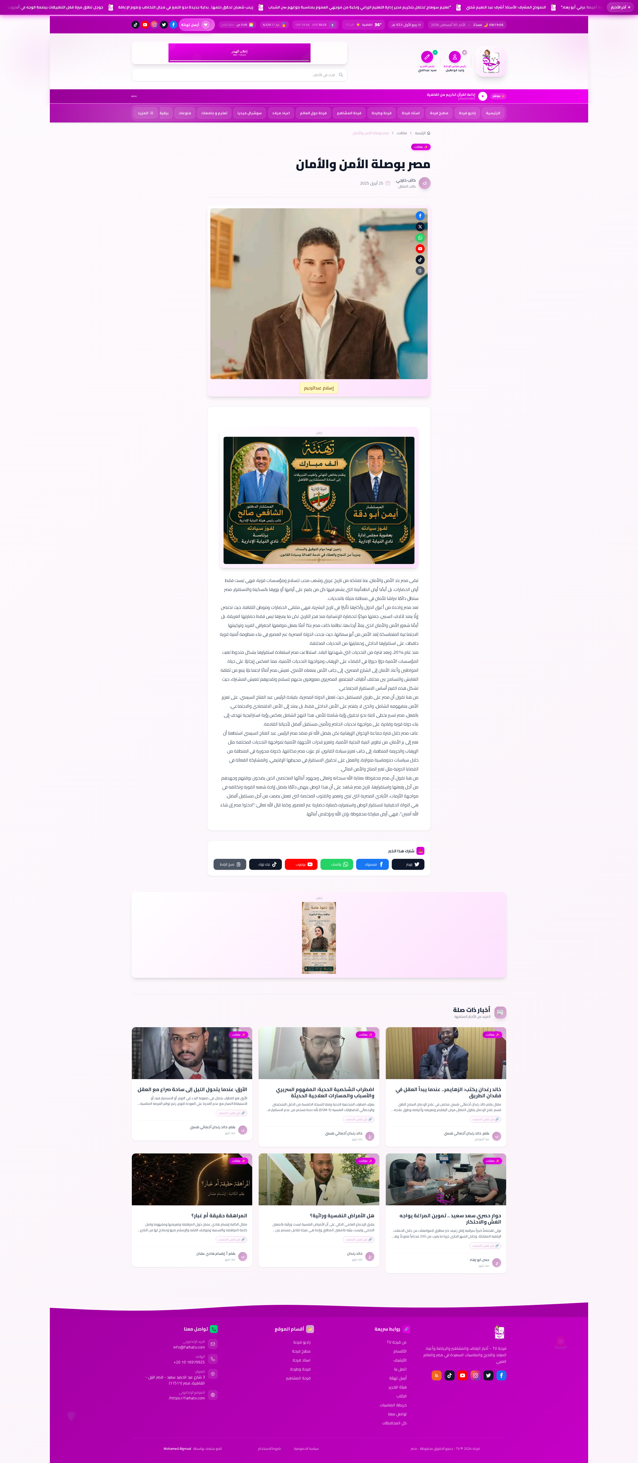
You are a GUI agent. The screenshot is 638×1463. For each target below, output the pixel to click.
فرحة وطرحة (300, 1369)
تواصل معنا (397, 1414)
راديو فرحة (302, 1342)
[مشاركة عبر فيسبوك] (420, 215)
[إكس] (488, 1375)
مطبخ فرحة (301, 1351)
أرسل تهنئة (398, 1378)
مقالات (402, 132)
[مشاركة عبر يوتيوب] (420, 248)
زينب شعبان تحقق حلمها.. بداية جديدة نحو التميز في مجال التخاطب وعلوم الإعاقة (184, 7)
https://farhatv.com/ (187, 1398)
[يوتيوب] (145, 25)
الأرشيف (400, 1360)
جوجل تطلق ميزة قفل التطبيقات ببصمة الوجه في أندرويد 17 (51, 7)
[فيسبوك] (173, 25)
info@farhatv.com (189, 1347)
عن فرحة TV (397, 1342)
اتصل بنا (400, 1369)
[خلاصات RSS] (437, 1375)
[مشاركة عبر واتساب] (420, 237)
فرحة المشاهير (298, 1378)
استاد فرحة (302, 1360)
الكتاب (402, 1396)
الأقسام (400, 1351)
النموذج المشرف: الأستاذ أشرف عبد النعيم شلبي (504, 7)
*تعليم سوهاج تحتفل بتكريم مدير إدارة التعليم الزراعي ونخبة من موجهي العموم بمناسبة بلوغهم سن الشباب (358, 7)
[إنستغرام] (155, 25)
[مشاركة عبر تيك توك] (420, 259)
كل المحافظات (394, 1423)
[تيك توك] (136, 25)
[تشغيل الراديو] (482, 96)
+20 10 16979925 (189, 1362)
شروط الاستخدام (269, 1448)
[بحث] (340, 74)
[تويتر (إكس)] (164, 25)
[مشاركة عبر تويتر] (420, 226)
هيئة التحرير (398, 1387)
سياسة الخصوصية (306, 1448)
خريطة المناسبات (393, 1405)
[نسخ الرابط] (420, 270)
